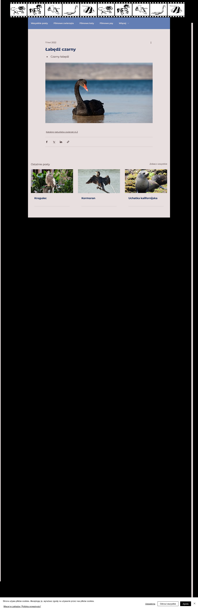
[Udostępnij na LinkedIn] (61, 142)
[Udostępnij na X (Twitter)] (53, 142)
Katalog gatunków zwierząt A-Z (62, 132)
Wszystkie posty (39, 23)
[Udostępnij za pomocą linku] (68, 142)
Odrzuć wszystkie (168, 603)
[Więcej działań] (151, 42)
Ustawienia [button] (150, 603)
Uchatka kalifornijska (142, 198)
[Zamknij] (194, 604)
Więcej (122, 23)
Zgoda (186, 603)
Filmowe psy (106, 23)
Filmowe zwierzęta (64, 23)
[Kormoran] (99, 181)
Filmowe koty (87, 23)
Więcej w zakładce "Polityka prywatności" (22, 606)
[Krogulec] (52, 181)
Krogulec (40, 198)
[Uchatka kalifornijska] (146, 181)
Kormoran (88, 198)
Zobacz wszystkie (158, 164)
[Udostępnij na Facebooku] (46, 142)
